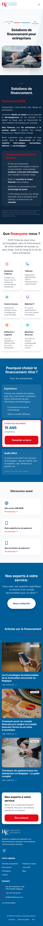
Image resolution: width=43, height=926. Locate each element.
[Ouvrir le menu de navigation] (39, 5)
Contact (5, 875)
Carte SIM (26, 867)
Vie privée (11, 919)
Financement (6, 867)
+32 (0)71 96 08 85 (13, 893)
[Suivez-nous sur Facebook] (4, 850)
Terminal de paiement (10, 864)
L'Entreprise (6, 871)
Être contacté (21, 818)
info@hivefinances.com (14, 897)
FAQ (33, 919)
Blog (24, 871)
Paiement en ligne (29, 864)
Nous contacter (21, 603)
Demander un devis (21, 440)
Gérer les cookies (23, 919)
